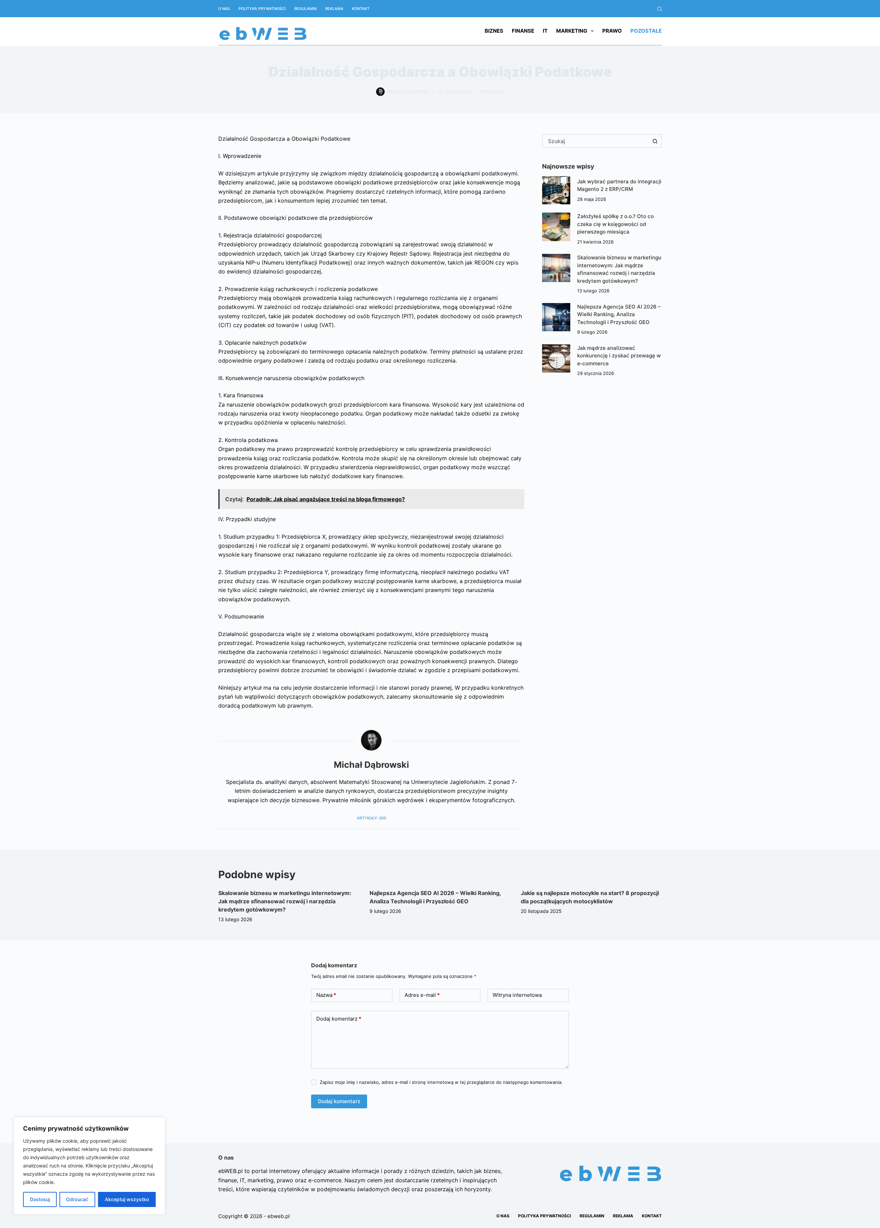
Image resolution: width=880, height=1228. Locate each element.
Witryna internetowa (517, 995)
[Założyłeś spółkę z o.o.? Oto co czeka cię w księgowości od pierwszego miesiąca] (556, 227)
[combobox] (596, 141)
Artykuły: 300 (371, 818)
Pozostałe (646, 31)
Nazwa (326, 995)
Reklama (334, 8)
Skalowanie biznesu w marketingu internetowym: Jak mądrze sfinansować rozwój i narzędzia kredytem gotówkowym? (284, 901)
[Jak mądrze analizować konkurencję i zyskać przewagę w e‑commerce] (556, 358)
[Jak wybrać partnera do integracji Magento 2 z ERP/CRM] (556, 190)
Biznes (494, 31)
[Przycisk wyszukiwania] (655, 141)
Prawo (612, 31)
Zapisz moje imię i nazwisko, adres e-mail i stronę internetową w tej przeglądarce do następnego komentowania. (441, 1082)
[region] (89, 1165)
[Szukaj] (659, 9)
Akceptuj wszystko (127, 1199)
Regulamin (305, 8)
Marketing (571, 31)
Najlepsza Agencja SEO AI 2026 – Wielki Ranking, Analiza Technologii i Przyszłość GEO (619, 314)
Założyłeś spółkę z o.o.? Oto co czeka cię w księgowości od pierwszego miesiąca (615, 224)
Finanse (523, 31)
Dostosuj (40, 1199)
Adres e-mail (422, 995)
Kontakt (361, 8)
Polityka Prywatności (262, 8)
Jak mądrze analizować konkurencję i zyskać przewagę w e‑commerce (619, 356)
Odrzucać (77, 1199)
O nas (224, 8)
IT (545, 31)
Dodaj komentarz (338, 1018)
